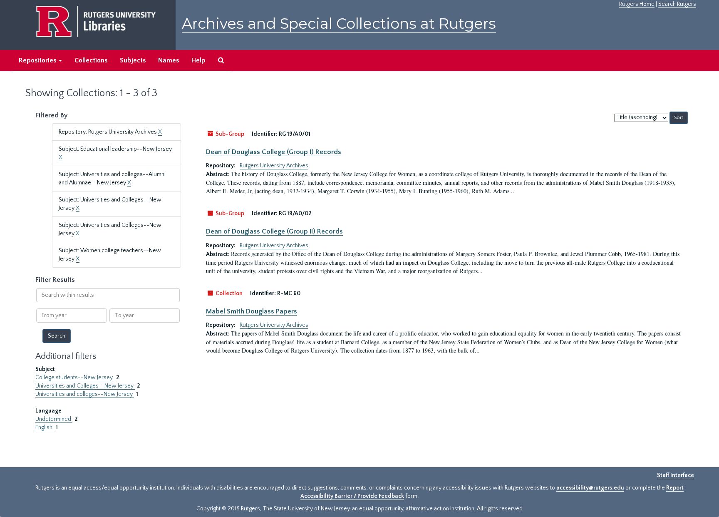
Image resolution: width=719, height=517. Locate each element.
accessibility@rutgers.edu (590, 488)
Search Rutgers (677, 4)
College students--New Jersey (74, 377)
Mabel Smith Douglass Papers (251, 311)
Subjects (133, 60)
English (44, 427)
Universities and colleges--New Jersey (84, 394)
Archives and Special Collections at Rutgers (339, 23)
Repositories (38, 60)
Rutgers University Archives (274, 165)
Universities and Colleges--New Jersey (85, 386)
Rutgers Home (637, 4)
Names (168, 60)
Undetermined (53, 419)
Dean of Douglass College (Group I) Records (273, 152)
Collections (90, 60)
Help (198, 60)
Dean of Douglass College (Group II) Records (274, 231)
